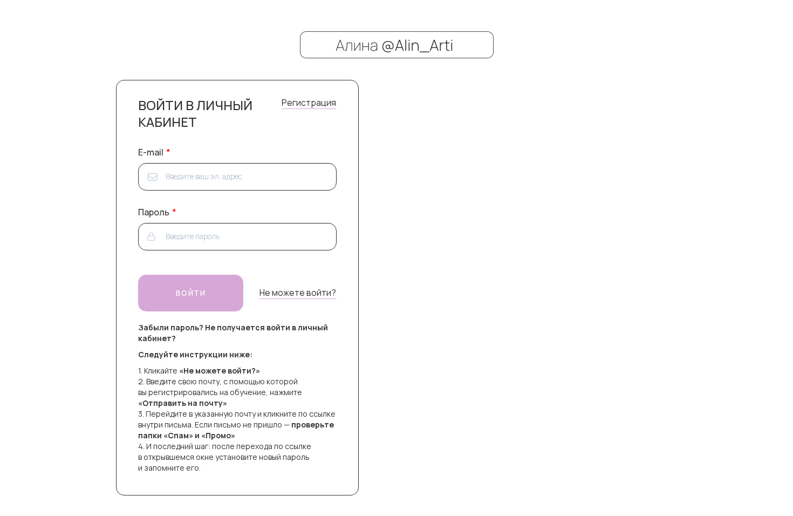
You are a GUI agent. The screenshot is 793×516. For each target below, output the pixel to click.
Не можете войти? (297, 292)
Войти (191, 293)
